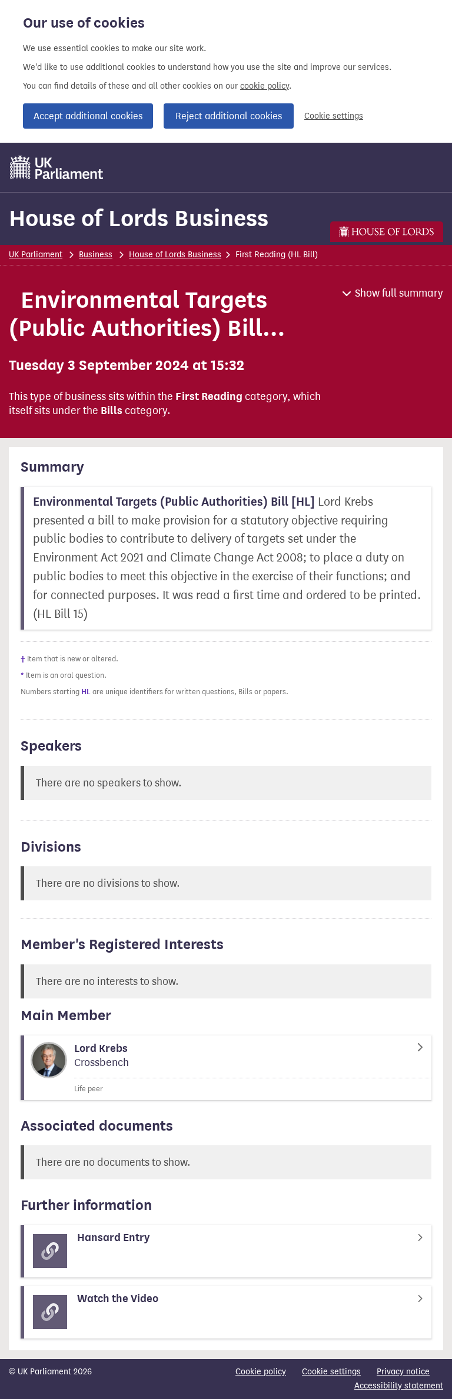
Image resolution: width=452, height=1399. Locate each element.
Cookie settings (333, 116)
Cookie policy (260, 1372)
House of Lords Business (138, 218)
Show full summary (399, 293)
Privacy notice (403, 1372)
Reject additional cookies (228, 116)
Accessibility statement (398, 1386)
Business (95, 255)
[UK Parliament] (57, 167)
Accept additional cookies (88, 116)
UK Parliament (35, 255)
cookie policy (264, 86)
